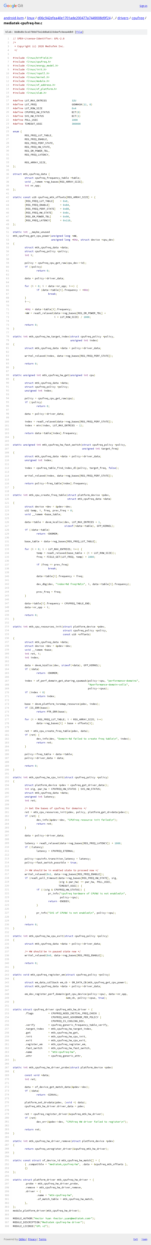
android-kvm (14, 18)
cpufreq (138, 18)
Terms (42, 1239)
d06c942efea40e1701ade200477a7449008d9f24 (74, 18)
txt (135, 1239)
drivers (123, 18)
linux (30, 18)
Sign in (143, 6)
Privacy (32, 1239)
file (79, 31)
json (144, 1239)
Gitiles (22, 1239)
